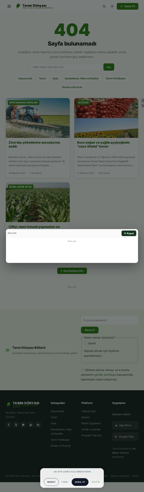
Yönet (64, 482)
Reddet (51, 482)
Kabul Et (80, 482)
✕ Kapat (129, 233)
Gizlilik (96, 482)
